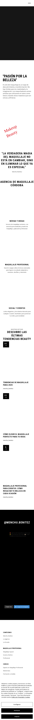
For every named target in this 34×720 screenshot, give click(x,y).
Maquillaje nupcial (8, 652)
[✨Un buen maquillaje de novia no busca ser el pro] (17, 596)
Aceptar (17, 716)
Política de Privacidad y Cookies (20, 697)
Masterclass (6, 671)
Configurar (16, 704)
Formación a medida (9, 674)
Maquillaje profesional (17, 265)
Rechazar (17, 710)
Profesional (6, 658)
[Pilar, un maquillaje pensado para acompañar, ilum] (17, 563)
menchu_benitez (8, 388)
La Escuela (6, 642)
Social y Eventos (8, 655)
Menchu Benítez (8, 636)
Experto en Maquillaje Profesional (13, 667)
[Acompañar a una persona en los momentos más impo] (17, 579)
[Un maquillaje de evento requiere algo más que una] (17, 546)
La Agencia (6, 639)
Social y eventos (17, 308)
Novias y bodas (17, 221)
